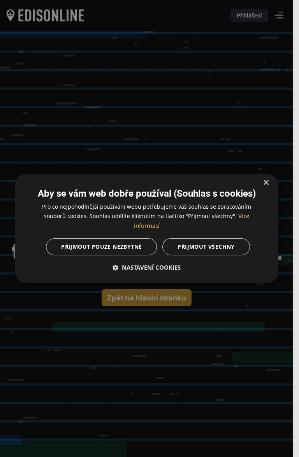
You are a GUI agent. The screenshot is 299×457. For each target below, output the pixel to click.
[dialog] (147, 228)
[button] (146, 267)
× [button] (266, 183)
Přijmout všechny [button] (206, 246)
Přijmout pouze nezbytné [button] (101, 246)
